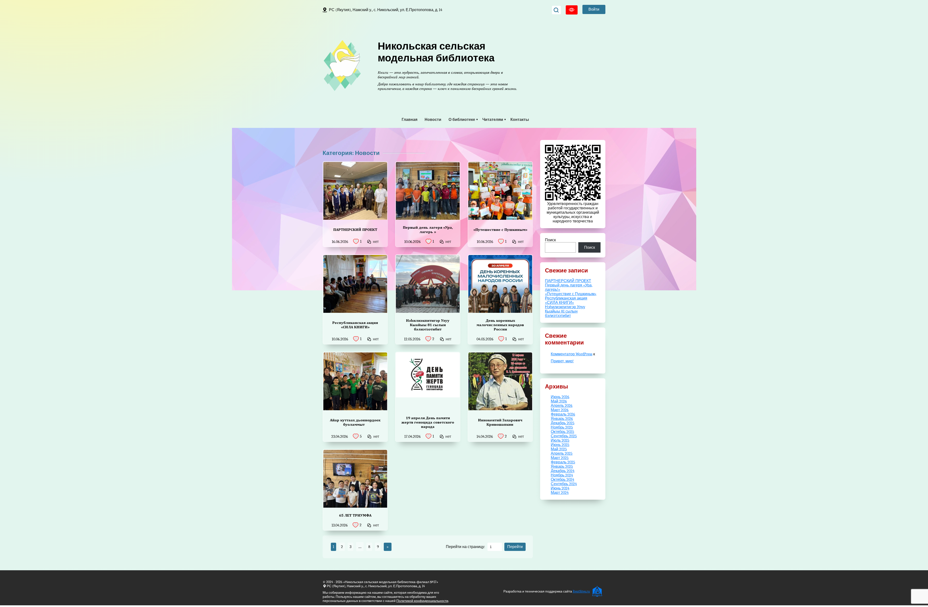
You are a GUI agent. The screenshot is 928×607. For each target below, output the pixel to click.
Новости (433, 119)
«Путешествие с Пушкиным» (500, 229)
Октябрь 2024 (562, 479)
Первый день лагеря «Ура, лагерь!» (428, 229)
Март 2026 (560, 410)
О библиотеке (462, 119)
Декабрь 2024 (562, 471)
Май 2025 (559, 449)
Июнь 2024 (560, 488)
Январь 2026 (562, 419)
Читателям (492, 119)
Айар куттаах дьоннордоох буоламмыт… (355, 422)
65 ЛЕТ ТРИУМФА (355, 515)
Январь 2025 (562, 466)
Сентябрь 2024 (564, 484)
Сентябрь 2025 (564, 436)
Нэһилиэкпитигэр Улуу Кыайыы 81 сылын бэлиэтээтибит (428, 324)
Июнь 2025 (560, 445)
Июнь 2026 (560, 397)
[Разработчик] (597, 591)
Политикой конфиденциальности (422, 601)
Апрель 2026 (562, 405)
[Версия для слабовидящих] (572, 10)
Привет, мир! (562, 361)
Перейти (515, 547)
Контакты (519, 119)
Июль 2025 (560, 440)
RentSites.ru (581, 591)
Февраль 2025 (563, 462)
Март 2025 (560, 458)
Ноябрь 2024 (562, 475)
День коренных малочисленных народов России (500, 324)
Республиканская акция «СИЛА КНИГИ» (355, 324)
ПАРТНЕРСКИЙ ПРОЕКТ (355, 229)
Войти (593, 9)
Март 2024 (560, 492)
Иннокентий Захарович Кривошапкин (500, 422)
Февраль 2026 (563, 414)
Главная (409, 119)
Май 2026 (559, 401)
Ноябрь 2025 (562, 427)
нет (376, 242)
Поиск (550, 240)
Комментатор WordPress (571, 354)
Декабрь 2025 (562, 423)
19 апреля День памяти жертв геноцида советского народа (427, 422)
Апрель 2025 (562, 453)
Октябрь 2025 (562, 432)
